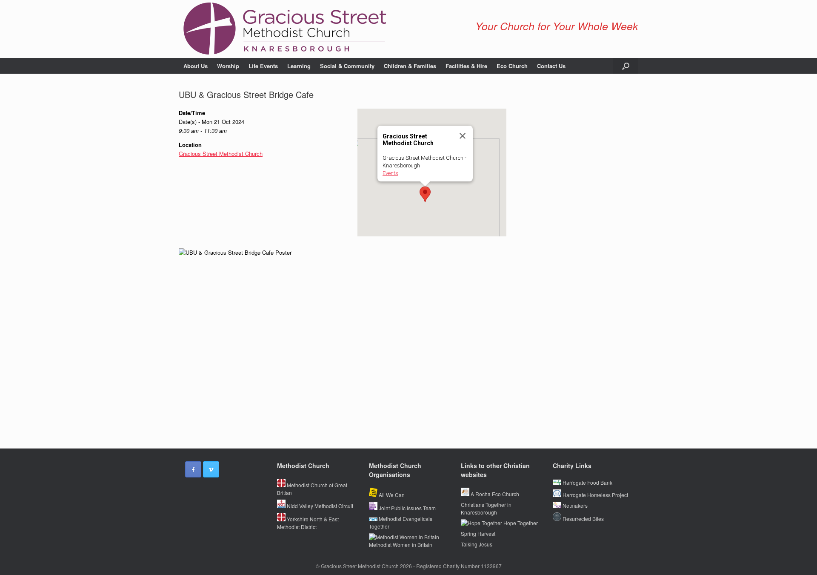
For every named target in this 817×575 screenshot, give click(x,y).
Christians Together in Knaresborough (486, 508)
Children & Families (410, 66)
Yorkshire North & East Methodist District (308, 522)
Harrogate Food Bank (586, 482)
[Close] (462, 136)
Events (390, 173)
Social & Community (347, 66)
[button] (625, 66)
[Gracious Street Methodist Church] (285, 29)
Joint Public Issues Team (406, 508)
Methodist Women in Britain (400, 544)
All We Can (391, 494)
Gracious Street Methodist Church (221, 154)
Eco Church (512, 66)
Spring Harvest (478, 533)
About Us (195, 66)
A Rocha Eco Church (494, 493)
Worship (228, 66)
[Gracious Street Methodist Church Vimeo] (211, 469)
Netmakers (574, 505)
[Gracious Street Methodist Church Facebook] (193, 469)
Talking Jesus (476, 544)
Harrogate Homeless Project (594, 494)
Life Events (263, 66)
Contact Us (551, 66)
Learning (299, 66)
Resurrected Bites (582, 518)
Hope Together (520, 522)
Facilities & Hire (466, 66)
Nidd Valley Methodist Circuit (319, 505)
